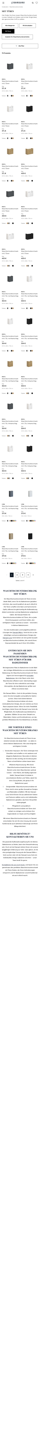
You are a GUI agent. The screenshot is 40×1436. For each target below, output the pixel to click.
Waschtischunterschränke (16, 7)
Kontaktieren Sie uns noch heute (13, 865)
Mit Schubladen (27, 25)
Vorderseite (5, 7)
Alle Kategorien (10, 25)
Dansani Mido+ (18, 632)
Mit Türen (8, 31)
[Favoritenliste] (37, 3)
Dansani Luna (7, 638)
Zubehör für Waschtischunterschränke (17, 37)
